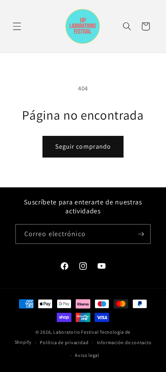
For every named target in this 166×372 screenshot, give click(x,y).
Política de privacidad (64, 342)
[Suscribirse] (141, 234)
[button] (17, 26)
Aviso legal (87, 355)
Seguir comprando (83, 146)
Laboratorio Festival (75, 332)
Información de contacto (124, 342)
